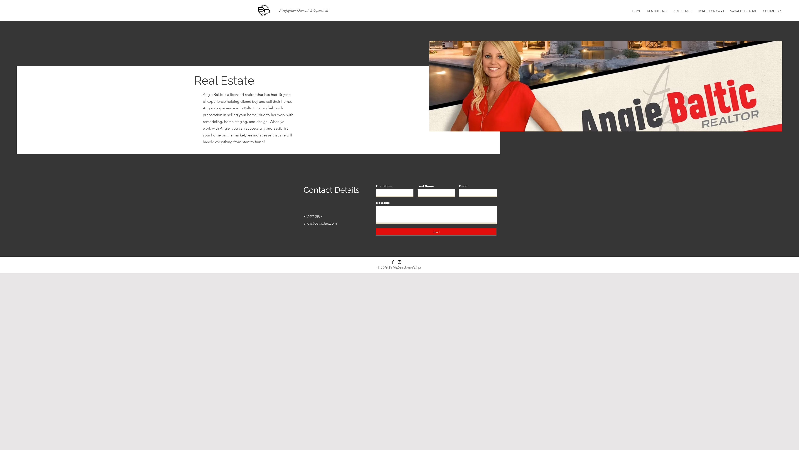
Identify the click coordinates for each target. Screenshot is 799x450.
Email (463, 186)
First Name (384, 186)
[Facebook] (393, 262)
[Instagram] (399, 262)
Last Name (426, 186)
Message (383, 202)
